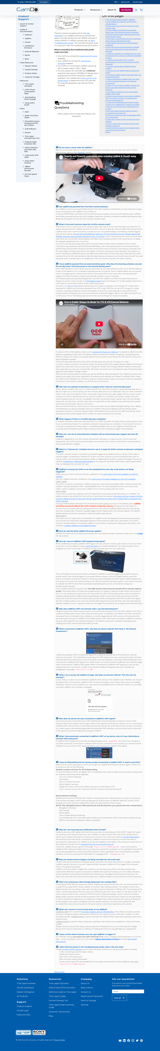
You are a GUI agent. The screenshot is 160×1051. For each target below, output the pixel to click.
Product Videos (31, 73)
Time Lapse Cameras (26, 983)
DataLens (28, 35)
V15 (76, 286)
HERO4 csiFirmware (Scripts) (29, 168)
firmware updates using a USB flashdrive (97, 912)
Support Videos (31, 66)
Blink (27, 59)
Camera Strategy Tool (58, 1000)
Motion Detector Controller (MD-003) (31, 149)
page (140, 533)
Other (22, 108)
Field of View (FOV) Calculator (62, 988)
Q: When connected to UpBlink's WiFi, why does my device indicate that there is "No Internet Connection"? (122, 81)
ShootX (27, 132)
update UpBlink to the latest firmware (80, 526)
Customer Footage (32, 77)
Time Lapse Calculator (59, 983)
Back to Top (59, 972)
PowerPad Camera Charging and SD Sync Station (31, 123)
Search (107, 132)
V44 (69, 286)
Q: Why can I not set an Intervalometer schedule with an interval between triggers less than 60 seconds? (122, 49)
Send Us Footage (88, 1000)
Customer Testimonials (59, 1012)
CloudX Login (137, 2)
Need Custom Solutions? (92, 996)
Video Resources (26, 62)
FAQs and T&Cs (23, 1015)
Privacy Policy (59, 1040)
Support (81, 152)
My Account (125, 2)
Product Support (24, 1006)
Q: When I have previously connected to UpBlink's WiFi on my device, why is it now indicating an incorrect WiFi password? (123, 98)
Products (78, 10)
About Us (112, 10)
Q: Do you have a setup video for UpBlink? (120, 19)
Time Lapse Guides (57, 996)
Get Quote (126, 10)
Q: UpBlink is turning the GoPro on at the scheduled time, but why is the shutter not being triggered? (122, 62)
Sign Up (117, 998)
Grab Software (30, 129)
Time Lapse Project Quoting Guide (61, 1006)
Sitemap (84, 1005)
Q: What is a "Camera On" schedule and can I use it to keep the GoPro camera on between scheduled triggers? (123, 56)
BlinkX (27, 55)
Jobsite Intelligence (25, 992)
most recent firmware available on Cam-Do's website (113, 479)
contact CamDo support (72, 949)
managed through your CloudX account (97, 844)
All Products (22, 996)
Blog (51, 1016)
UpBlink (28, 38)
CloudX (27, 42)
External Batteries (32, 51)
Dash (27, 112)
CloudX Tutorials (31, 69)
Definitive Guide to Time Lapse (62, 992)
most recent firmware (88, 56)
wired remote (91, 546)
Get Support (43, 2)
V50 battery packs (93, 281)
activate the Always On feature (105, 352)
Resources (95, 10)
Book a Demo (87, 988)
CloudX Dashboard (25, 988)
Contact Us (86, 992)
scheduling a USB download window (78, 461)
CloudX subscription (131, 837)
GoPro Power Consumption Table (29, 91)
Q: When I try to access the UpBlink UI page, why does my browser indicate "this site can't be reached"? (122, 87)
